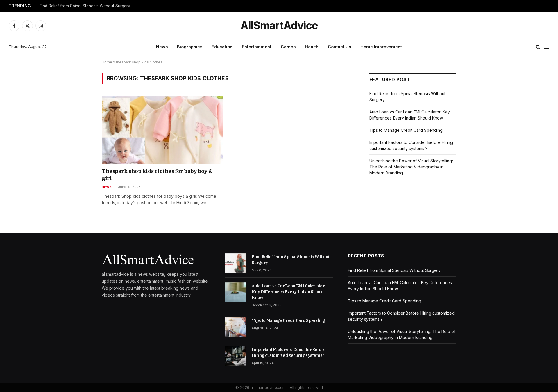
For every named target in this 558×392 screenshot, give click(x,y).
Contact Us (339, 46)
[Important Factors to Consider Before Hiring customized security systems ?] (235, 356)
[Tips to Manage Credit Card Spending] (235, 327)
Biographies (189, 46)
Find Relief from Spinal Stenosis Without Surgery (85, 5)
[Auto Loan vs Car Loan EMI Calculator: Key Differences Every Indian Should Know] (235, 292)
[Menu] (546, 47)
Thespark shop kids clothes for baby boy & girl (157, 174)
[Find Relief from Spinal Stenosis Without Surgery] (235, 263)
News (162, 46)
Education (222, 46)
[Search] (538, 47)
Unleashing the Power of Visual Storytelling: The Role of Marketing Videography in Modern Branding (411, 166)
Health (312, 46)
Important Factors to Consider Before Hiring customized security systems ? (289, 352)
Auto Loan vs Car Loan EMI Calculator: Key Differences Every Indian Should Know (289, 291)
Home (107, 62)
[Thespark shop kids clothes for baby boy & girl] (162, 130)
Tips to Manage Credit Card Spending (406, 130)
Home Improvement (381, 46)
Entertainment (256, 46)
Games (288, 46)
